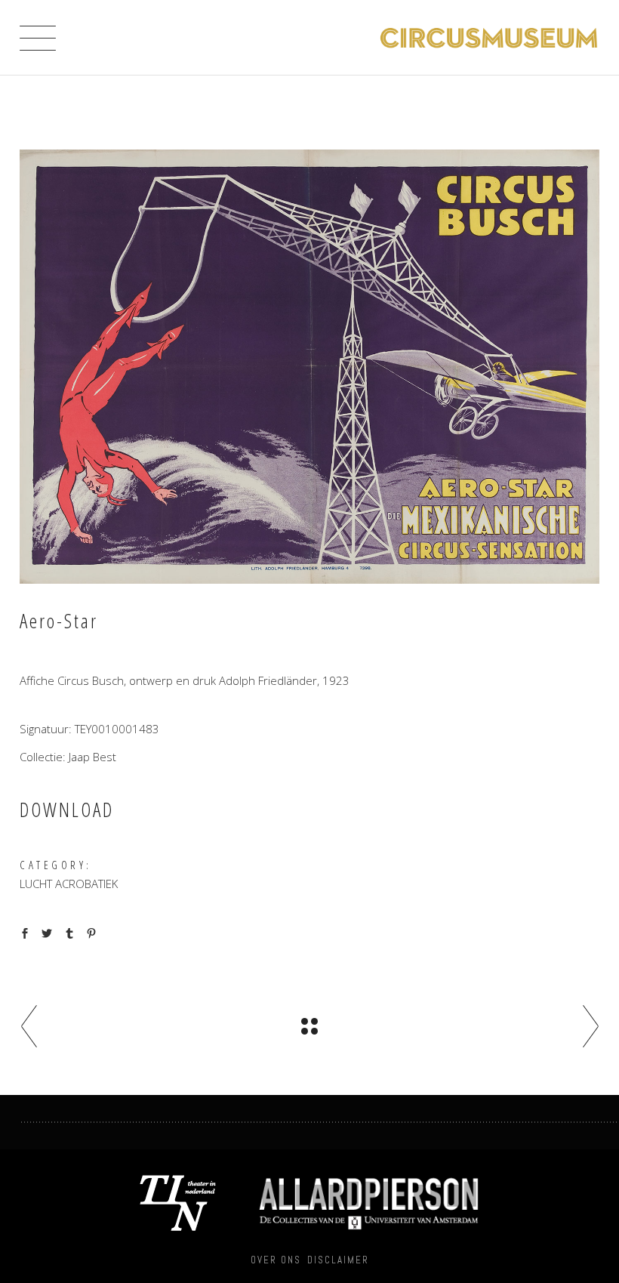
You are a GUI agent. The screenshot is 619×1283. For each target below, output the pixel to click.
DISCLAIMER (338, 1260)
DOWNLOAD (67, 809)
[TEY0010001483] (309, 367)
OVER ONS (276, 1260)
